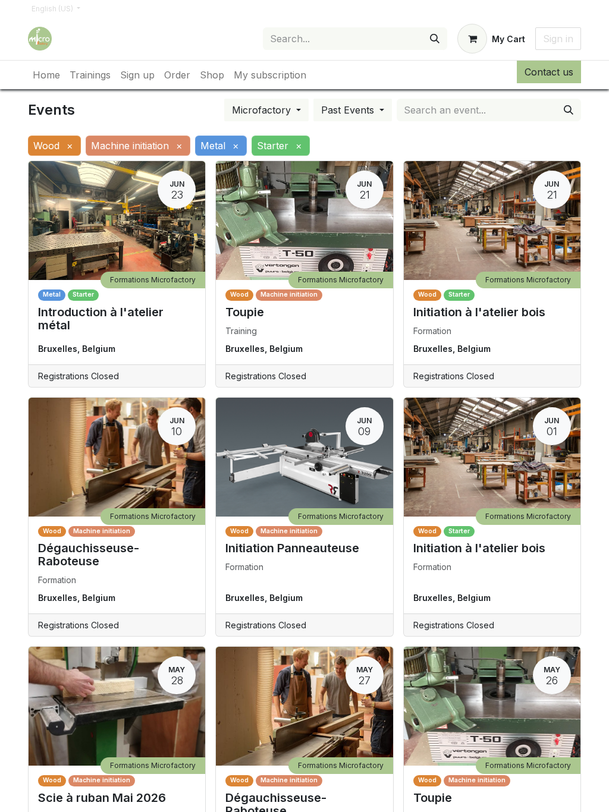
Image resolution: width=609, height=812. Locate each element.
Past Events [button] (349, 110)
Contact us (549, 72)
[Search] (434, 38)
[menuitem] (46, 75)
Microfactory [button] (263, 110)
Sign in (558, 39)
